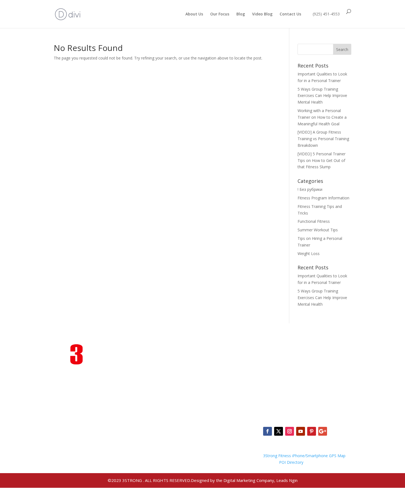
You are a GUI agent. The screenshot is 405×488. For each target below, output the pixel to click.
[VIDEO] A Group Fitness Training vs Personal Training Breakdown (323, 138)
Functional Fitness (314, 221)
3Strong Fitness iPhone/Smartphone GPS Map (304, 455)
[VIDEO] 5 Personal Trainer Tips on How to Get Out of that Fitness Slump (321, 160)
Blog (240, 14)
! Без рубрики (310, 189)
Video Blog (262, 14)
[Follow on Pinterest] (311, 431)
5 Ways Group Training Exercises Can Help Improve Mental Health (322, 95)
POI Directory (291, 462)
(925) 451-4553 (326, 14)
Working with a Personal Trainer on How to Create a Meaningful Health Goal (322, 117)
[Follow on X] (278, 431)
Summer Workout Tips (318, 229)
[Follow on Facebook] (267, 431)
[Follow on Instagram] (289, 431)
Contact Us (290, 14)
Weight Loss (309, 253)
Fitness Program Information (323, 197)
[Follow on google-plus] (322, 431)
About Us (194, 14)
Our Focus (219, 14)
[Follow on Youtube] (300, 431)
